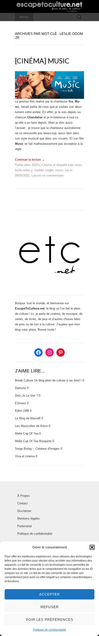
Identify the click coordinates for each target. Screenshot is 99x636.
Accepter (49, 594)
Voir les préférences (49, 620)
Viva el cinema (25, 456)
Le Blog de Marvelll (28, 418)
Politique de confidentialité (49, 629)
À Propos (23, 495)
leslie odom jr (23, 170)
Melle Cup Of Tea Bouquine (33, 441)
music (59, 170)
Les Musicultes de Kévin (31, 426)
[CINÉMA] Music (42, 61)
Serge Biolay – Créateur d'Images (37, 448)
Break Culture (24, 380)
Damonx (20, 388)
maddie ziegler (43, 170)
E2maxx (20, 403)
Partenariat (24, 526)
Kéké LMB (22, 410)
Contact (22, 503)
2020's (36, 165)
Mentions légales (28, 518)
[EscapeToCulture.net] (49, 6)
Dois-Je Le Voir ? (26, 395)
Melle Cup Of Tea (26, 433)
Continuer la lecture (30, 159)
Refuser (50, 607)
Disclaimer (24, 511)
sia (67, 170)
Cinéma (47, 165)
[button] (92, 547)
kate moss (75, 165)
